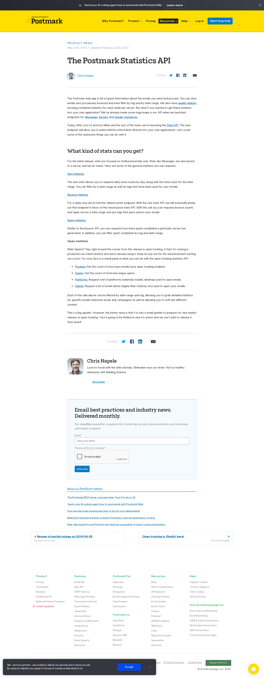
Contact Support (199, 586)
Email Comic (158, 606)
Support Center (199, 582)
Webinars (156, 625)
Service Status (198, 596)
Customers (42, 586)
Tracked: (80, 266)
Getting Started (160, 596)
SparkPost (119, 625)
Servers (103, 117)
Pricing (151, 21)
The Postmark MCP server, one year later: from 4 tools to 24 (101, 497)
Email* (78, 435)
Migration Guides (161, 635)
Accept (129, 667)
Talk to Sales (197, 591)
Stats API (172, 125)
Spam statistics (76, 220)
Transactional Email (85, 601)
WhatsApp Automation (203, 625)
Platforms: (81, 279)
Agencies (118, 582)
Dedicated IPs (44, 596)
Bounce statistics (77, 194)
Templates (80, 611)
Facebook (178, 75)
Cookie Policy (195, 662)
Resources (167, 21)
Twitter (171, 75)
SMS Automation (199, 630)
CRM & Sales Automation (204, 620)
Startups (118, 586)
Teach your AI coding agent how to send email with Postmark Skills (105, 504)
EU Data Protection (174, 662)
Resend (117, 644)
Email (195, 75)
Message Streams (84, 596)
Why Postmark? (113, 21)
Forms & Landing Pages (203, 635)
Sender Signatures (126, 117)
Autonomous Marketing (203, 610)
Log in (199, 21)
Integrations (81, 625)
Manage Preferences (218, 663)
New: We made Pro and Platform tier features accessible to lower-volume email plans (116, 524)
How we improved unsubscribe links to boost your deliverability (103, 511)
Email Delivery (82, 606)
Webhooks (80, 630)
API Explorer (158, 591)
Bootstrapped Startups (126, 596)
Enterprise (118, 591)
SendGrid (118, 620)
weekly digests (187, 103)
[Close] (150, 667)
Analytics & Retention (86, 620)
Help (184, 21)
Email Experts (81, 640)
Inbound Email (82, 616)
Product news (79, 43)
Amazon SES (120, 635)
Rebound (79, 645)
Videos (155, 611)
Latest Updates (45, 606)
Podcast (156, 616)
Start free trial (220, 21)
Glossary (156, 645)
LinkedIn (185, 75)
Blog (153, 582)
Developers (119, 606)
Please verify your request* (90, 448)
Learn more (175, 5)
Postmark (44, 20)
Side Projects (120, 601)
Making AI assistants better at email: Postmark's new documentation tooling (111, 517)
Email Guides (158, 601)
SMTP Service (82, 591)
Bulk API (78, 586)
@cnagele (98, 382)
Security (79, 635)
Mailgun (117, 630)
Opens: (79, 273)
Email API (79, 582)
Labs (154, 630)
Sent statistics (75, 174)
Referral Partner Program (50, 601)
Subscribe (82, 469)
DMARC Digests (160, 620)
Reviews (40, 591)
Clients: (79, 286)
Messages (91, 117)
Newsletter (157, 640)
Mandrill (117, 640)
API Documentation (162, 586)
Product (133, 21)
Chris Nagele (102, 361)
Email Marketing (199, 615)
